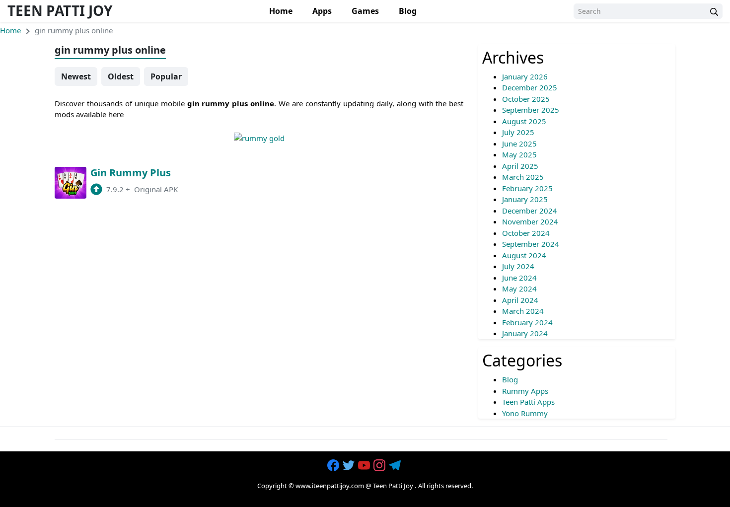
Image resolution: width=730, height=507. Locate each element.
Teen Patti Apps (528, 402)
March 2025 (523, 177)
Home (280, 10)
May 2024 (519, 288)
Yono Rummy (525, 413)
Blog (408, 10)
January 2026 (525, 76)
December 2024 (529, 211)
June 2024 (519, 278)
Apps (322, 10)
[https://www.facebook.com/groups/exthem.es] (334, 465)
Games (365, 10)
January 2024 (525, 333)
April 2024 (520, 300)
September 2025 (530, 110)
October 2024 (526, 233)
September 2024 (530, 244)
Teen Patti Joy (59, 10)
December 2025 (529, 87)
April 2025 (520, 166)
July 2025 (518, 132)
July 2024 (518, 266)
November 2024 (530, 221)
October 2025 (526, 99)
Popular (166, 76)
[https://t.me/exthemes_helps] (396, 465)
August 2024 (524, 255)
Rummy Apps (525, 391)
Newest (76, 76)
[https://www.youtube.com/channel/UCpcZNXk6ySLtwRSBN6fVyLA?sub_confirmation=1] (365, 465)
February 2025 (527, 188)
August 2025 (524, 121)
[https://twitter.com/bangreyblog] (350, 465)
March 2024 (523, 311)
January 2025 (525, 199)
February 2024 (527, 322)
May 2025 (519, 154)
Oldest (121, 76)
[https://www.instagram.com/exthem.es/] (380, 465)
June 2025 (519, 143)
